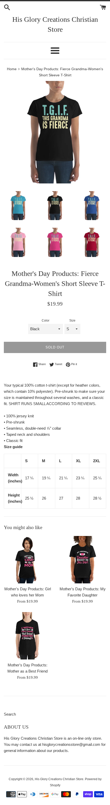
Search (10, 714)
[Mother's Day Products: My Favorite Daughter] (82, 559)
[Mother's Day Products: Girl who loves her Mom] (27, 559)
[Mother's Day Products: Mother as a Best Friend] (27, 635)
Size (72, 320)
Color (45, 320)
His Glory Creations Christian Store (55, 24)
